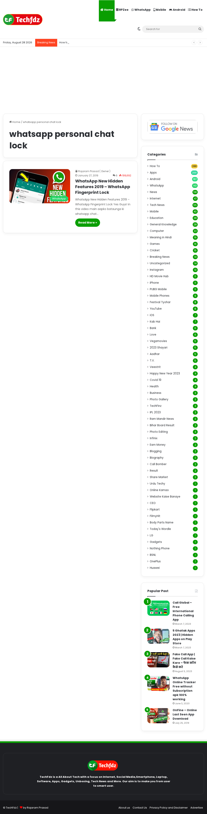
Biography (157, 458)
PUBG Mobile (158, 289)
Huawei (155, 568)
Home (108, 10)
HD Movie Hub (159, 276)
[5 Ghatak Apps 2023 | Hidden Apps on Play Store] (158, 636)
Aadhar (155, 354)
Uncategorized (160, 263)
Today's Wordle (160, 529)
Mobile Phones (159, 296)
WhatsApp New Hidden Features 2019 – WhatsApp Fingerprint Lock (102, 186)
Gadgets (156, 542)
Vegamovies (158, 341)
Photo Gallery (159, 399)
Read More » (87, 223)
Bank (153, 328)
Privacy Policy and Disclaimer (169, 808)
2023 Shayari (158, 347)
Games (155, 244)
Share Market (159, 477)
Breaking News (160, 257)
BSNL (153, 555)
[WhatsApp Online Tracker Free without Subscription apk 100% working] (158, 683)
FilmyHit (155, 516)
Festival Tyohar (160, 302)
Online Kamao (159, 490)
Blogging (156, 451)
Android (178, 10)
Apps (153, 173)
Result (154, 471)
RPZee (123, 10)
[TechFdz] (22, 19)
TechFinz (156, 406)
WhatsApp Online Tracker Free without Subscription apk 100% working (184, 688)
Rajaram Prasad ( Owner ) (94, 171)
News (153, 192)
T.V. (152, 360)
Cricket (155, 250)
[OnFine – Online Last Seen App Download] (158, 715)
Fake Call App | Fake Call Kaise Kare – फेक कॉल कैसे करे (184, 660)
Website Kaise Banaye (165, 497)
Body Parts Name (161, 522)
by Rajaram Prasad (35, 808)
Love (153, 335)
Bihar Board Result (162, 425)
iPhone (154, 283)
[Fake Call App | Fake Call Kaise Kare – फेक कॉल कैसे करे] (158, 659)
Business (155, 393)
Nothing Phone (160, 548)
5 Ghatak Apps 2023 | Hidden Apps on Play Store (184, 637)
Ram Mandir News (162, 419)
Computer (157, 231)
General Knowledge (163, 224)
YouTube (156, 309)
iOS (152, 315)
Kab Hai (155, 322)
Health (154, 386)
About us (124, 808)
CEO (153, 503)
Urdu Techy (157, 484)
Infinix (153, 438)
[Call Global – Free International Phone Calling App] (158, 608)
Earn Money (158, 445)
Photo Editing (159, 432)
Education (156, 218)
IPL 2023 (155, 412)
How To (197, 10)
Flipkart (155, 509)
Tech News (157, 205)
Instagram (157, 270)
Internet (155, 198)
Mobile (160, 10)
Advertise (196, 808)
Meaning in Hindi (161, 237)
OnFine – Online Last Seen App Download (185, 714)
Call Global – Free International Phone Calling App (183, 611)
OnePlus (155, 561)
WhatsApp (142, 10)
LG (151, 535)
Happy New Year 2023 (165, 373)
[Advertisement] (103, 79)
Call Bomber (158, 464)
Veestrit (155, 367)
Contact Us (140, 808)
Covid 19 (155, 380)
